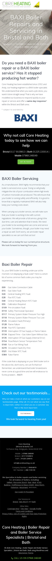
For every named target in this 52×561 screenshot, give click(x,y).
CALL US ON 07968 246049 (27, 558)
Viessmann (23, 487)
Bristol (15, 502)
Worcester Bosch (20, 482)
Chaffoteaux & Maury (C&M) (22, 485)
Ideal (34, 482)
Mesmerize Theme (26, 553)
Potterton (14, 487)
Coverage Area (13, 509)
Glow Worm (39, 485)
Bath (34, 502)
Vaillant (9, 482)
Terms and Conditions (24, 511)
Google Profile (35, 509)
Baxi (29, 482)
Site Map (24, 509)
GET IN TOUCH (25, 162)
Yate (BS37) (23, 502)
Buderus (7, 485)
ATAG (39, 482)
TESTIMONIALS (25, 413)
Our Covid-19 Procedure (24, 492)
